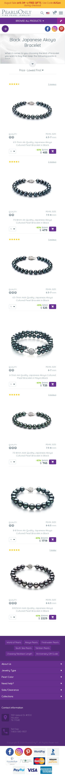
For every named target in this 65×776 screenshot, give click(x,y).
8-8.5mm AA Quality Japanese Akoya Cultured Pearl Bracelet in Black (32, 532)
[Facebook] (47, 28)
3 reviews (52, 84)
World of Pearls (14, 642)
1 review (53, 550)
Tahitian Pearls (42, 648)
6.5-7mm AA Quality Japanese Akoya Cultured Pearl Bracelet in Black (32, 143)
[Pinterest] (61, 28)
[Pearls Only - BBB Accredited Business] (53, 751)
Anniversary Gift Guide (47, 653)
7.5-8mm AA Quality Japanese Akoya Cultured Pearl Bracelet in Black (32, 221)
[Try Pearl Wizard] (61, 20)
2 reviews (52, 162)
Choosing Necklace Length (19, 653)
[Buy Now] (52, 151)
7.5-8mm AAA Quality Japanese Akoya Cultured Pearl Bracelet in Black (32, 454)
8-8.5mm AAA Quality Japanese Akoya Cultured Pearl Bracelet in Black (32, 609)
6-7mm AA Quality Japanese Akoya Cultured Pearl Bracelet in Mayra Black (32, 376)
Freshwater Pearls (50, 642)
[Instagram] (54, 28)
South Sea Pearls (23, 648)
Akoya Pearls (31, 642)
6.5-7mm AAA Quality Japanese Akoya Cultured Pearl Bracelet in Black (32, 299)
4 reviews (52, 239)
